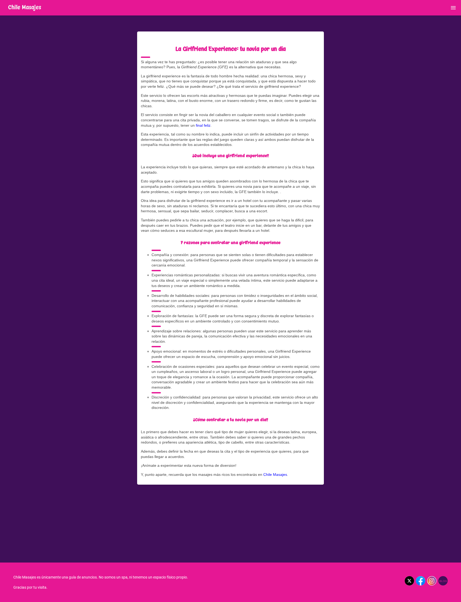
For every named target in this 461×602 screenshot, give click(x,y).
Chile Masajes (275, 474)
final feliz (203, 125)
